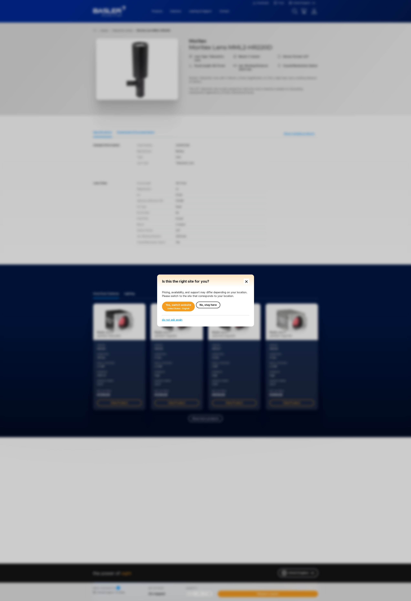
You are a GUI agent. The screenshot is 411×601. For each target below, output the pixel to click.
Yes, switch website (178, 306)
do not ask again (172, 319)
